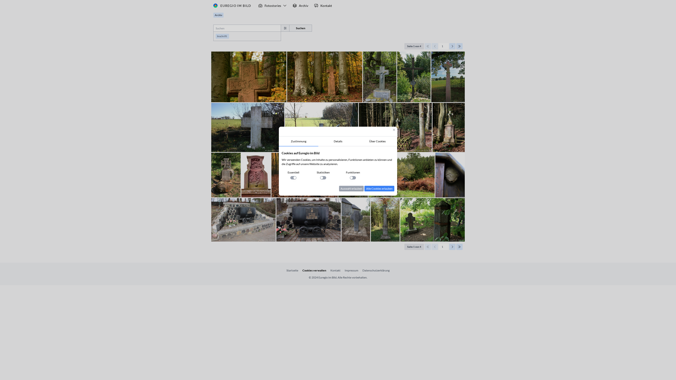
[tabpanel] (338, 171)
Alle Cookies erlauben (379, 188)
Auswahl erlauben (351, 188)
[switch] (293, 177)
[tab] (298, 141)
